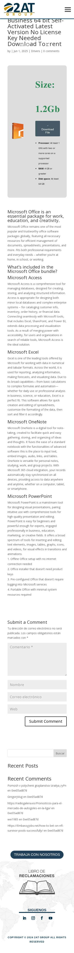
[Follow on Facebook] (41, 918)
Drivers (35, 51)
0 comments (51, 51)
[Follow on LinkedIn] (24, 918)
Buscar (60, 753)
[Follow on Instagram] (33, 918)
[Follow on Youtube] (50, 918)
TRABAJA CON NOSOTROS (37, 855)
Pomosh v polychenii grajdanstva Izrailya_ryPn (36, 785)
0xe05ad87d (19, 790)
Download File (47, 131)
